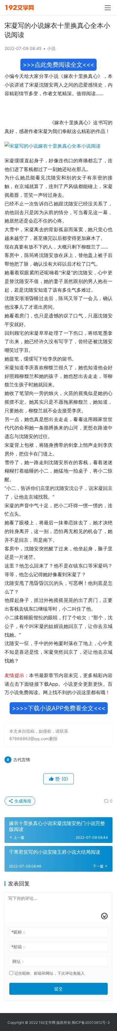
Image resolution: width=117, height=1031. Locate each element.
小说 (51, 48)
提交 (58, 988)
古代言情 (21, 759)
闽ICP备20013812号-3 (91, 1022)
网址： (18, 961)
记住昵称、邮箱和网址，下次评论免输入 (49, 973)
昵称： (18, 932)
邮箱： (18, 946)
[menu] (107, 7)
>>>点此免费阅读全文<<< (58, 64)
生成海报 (22, 800)
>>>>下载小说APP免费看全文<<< (58, 708)
